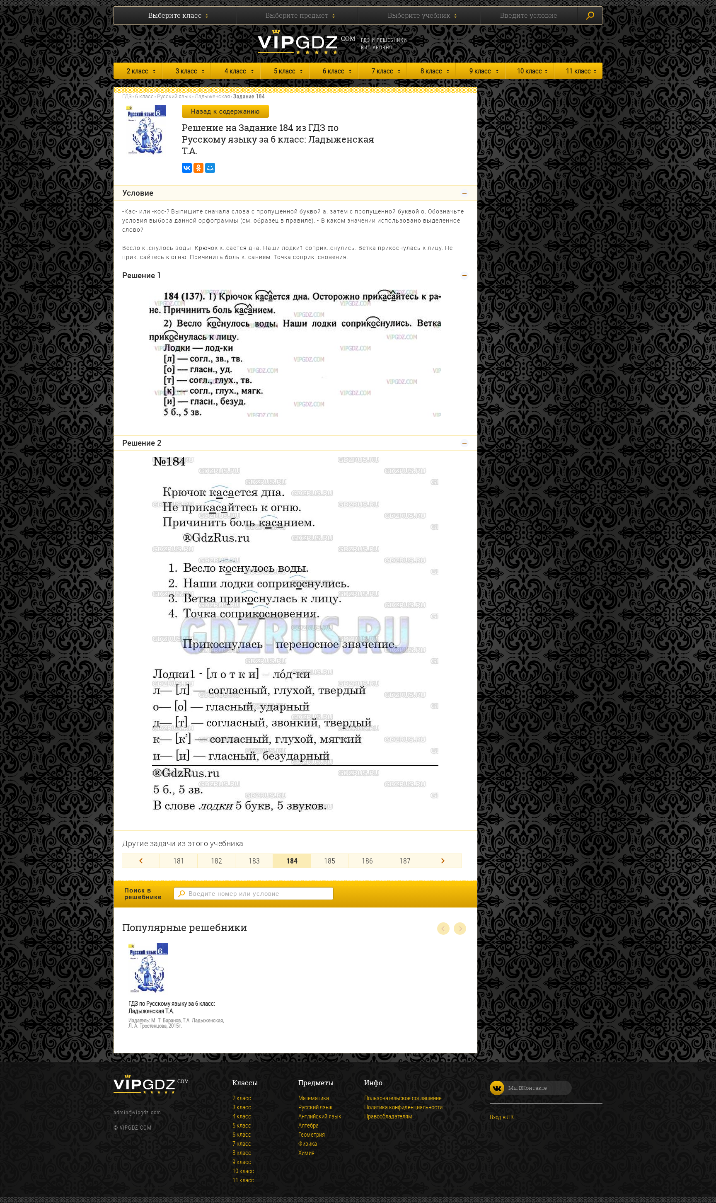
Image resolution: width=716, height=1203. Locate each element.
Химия (306, 1152)
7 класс (382, 70)
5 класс (284, 70)
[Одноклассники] (198, 168)
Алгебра (308, 1125)
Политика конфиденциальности (403, 1107)
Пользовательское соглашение (403, 1098)
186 (367, 861)
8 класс (431, 70)
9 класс (480, 70)
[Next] (443, 861)
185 (329, 861)
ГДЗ (127, 96)
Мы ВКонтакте (527, 1087)
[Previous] (141, 861)
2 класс (137, 70)
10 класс (529, 70)
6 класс (333, 70)
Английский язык (319, 1116)
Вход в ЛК (502, 1117)
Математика (313, 1098)
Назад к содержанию (225, 111)
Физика (307, 1143)
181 (178, 861)
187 (405, 861)
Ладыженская (212, 96)
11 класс (578, 70)
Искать (590, 15)
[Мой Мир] (210, 168)
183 (254, 861)
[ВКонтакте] (187, 168)
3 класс (186, 70)
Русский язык (174, 96)
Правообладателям (388, 1116)
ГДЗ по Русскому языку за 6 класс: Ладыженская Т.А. (171, 1007)
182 (216, 861)
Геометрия (311, 1134)
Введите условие (528, 15)
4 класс (235, 70)
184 (292, 861)
